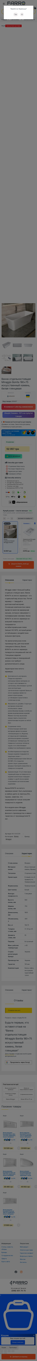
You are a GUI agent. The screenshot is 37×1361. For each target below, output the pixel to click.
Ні (22, 14)
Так (15, 14)
